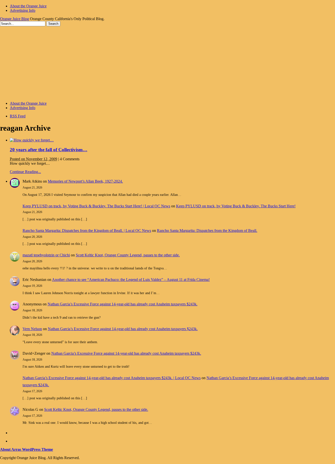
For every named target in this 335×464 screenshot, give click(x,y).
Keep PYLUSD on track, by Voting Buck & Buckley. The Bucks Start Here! (236, 206)
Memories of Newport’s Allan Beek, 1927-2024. (85, 181)
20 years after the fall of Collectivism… (48, 149)
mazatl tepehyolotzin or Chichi (46, 255)
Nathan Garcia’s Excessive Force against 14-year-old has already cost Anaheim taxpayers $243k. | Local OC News (112, 378)
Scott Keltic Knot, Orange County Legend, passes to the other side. (128, 255)
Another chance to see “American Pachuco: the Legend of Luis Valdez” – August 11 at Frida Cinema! (131, 279)
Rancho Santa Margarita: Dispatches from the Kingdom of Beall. (207, 230)
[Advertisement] (167, 63)
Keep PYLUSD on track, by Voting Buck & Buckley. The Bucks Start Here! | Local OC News (96, 206)
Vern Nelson (32, 329)
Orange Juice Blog (14, 19)
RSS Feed (18, 116)
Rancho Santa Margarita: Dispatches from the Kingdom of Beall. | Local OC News (87, 230)
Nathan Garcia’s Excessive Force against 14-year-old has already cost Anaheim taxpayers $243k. (122, 304)
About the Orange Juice (28, 6)
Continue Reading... (25, 172)
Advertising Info (22, 10)
